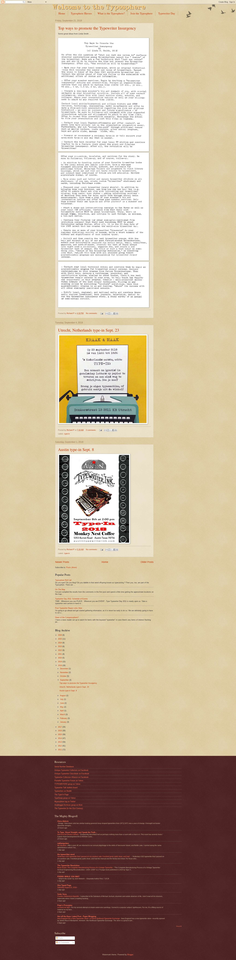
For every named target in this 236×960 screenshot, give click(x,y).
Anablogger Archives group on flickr (68, 805)
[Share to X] (111, 313)
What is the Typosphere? (111, 13)
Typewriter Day (166, 13)
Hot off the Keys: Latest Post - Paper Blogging (76, 916)
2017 (60, 727)
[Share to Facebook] (114, 313)
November (64, 672)
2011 (60, 750)
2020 (60, 658)
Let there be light (63, 907)
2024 (60, 643)
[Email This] (106, 313)
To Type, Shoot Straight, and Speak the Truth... (77, 832)
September (64, 680)
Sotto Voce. (62, 894)
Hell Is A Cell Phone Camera (68, 834)
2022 (60, 650)
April (62, 711)
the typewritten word (66, 854)
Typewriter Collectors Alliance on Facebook (71, 777)
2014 (60, 738)
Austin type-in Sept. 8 (76, 449)
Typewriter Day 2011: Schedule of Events (71, 599)
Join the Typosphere (141, 13)
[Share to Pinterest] (117, 313)
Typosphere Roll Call (63, 580)
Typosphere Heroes (81, 13)
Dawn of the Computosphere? (67, 617)
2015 (60, 734)
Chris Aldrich (63, 821)
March (63, 714)
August (63, 696)
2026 (60, 635)
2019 (60, 662)
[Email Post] (102, 313)
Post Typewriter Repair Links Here (68, 608)
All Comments (63, 943)
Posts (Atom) (71, 567)
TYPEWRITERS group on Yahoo (67, 784)
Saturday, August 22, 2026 (67, 887)
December (64, 669)
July (62, 699)
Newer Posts (62, 562)
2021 (60, 654)
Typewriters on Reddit (63, 791)
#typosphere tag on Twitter (64, 802)
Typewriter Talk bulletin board (65, 788)
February (64, 718)
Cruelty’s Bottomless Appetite (68, 896)
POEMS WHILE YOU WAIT (68, 877)
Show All (179, 926)
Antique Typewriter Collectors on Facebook (71, 770)
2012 (60, 746)
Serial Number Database (64, 767)
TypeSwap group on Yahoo (65, 798)
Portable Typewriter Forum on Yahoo (68, 781)
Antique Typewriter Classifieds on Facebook (71, 774)
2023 (60, 646)
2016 (60, 731)
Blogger (130, 955)
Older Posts (147, 562)
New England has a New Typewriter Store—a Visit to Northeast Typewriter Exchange (88, 918)
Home (61, 13)
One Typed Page (64, 885)
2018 (60, 665)
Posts (60, 938)
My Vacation (62, 845)
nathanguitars (63, 843)
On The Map (60, 589)
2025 (60, 639)
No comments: (92, 313)
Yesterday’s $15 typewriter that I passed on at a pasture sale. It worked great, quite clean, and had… (94, 856)
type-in (67, 434)
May (62, 707)
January (63, 722)
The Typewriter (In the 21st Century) (68, 808)
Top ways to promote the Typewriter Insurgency (97, 28)
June (62, 703)
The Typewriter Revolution (68, 865)
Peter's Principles (64, 905)
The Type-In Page (61, 795)
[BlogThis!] (109, 313)
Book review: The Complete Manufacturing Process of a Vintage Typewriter (85, 868)
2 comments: (91, 430)
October (63, 676)
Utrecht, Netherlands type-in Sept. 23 (88, 330)
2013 (60, 742)
